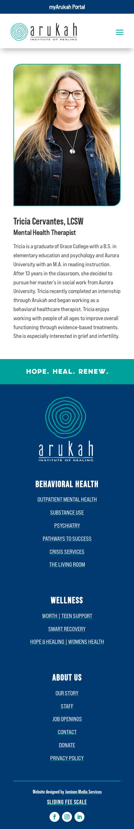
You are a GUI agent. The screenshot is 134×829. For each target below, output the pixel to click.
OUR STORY (67, 692)
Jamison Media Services (83, 791)
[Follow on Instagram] (67, 817)
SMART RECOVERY (67, 628)
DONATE (67, 744)
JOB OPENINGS (67, 718)
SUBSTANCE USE (67, 512)
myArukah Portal (67, 6)
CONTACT (67, 731)
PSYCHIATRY (67, 525)
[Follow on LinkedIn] (79, 817)
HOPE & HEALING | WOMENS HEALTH (67, 641)
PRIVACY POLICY (67, 758)
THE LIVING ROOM (67, 564)
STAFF (67, 706)
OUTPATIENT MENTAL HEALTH (67, 499)
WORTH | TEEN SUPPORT (67, 615)
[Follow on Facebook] (55, 817)
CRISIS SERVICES (67, 551)
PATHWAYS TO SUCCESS (67, 538)
